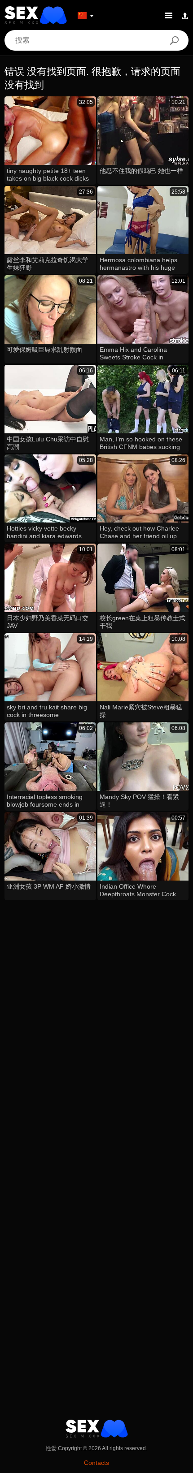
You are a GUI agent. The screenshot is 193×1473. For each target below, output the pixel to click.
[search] (174, 40)
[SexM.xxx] (35, 15)
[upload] (185, 15)
